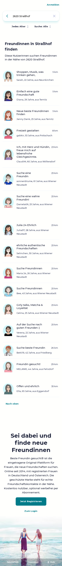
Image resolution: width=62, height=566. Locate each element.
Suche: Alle (41, 26)
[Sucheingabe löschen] (54, 16)
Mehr (52, 562)
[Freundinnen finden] (8, 16)
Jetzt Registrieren (31, 501)
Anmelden (53, 4)
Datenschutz (13, 562)
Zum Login (30, 511)
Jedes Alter (18, 26)
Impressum (33, 562)
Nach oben (12, 403)
